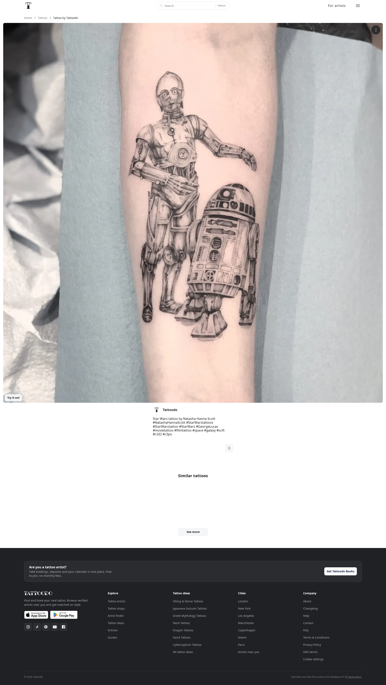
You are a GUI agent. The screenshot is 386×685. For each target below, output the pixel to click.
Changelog (310, 608)
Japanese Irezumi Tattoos (190, 608)
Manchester (246, 623)
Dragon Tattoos (183, 630)
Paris (241, 645)
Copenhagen (246, 630)
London (243, 601)
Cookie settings (313, 659)
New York (244, 608)
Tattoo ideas (116, 623)
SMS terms (310, 652)
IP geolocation (353, 677)
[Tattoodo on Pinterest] (46, 627)
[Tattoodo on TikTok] (37, 627)
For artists (337, 5)
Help (306, 616)
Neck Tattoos (181, 623)
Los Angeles (246, 616)
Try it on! (13, 398)
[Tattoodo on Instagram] (28, 627)
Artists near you (248, 652)
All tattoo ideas (183, 652)
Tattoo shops (116, 608)
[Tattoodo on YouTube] (55, 627)
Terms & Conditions (316, 637)
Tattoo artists (116, 601)
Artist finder (116, 616)
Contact (308, 623)
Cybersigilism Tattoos (187, 645)
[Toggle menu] (358, 5)
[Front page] (28, 5)
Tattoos (222, 5)
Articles (113, 630)
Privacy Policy (312, 645)
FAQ (306, 630)
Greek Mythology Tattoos (189, 616)
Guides (112, 637)
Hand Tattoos (182, 637)
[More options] (375, 29)
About (307, 601)
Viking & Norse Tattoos (188, 601)
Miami (242, 637)
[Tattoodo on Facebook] (64, 627)
